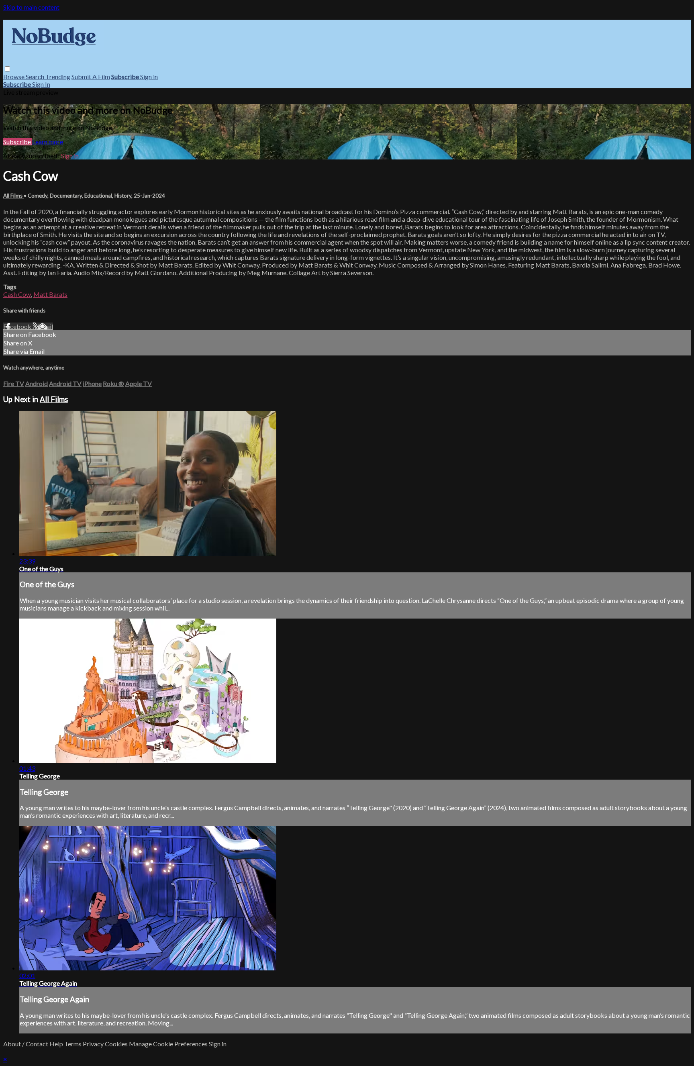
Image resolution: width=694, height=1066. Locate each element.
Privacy (94, 1044)
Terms (73, 1044)
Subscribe (17, 141)
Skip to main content (31, 7)
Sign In (41, 84)
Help (56, 1044)
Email (45, 326)
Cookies (117, 1044)
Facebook (18, 326)
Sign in (149, 76)
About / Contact (25, 1044)
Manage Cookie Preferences (169, 1044)
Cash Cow (17, 294)
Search (35, 76)
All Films (13, 195)
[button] (7, 68)
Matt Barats (50, 294)
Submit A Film (90, 76)
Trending (57, 76)
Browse (14, 76)
